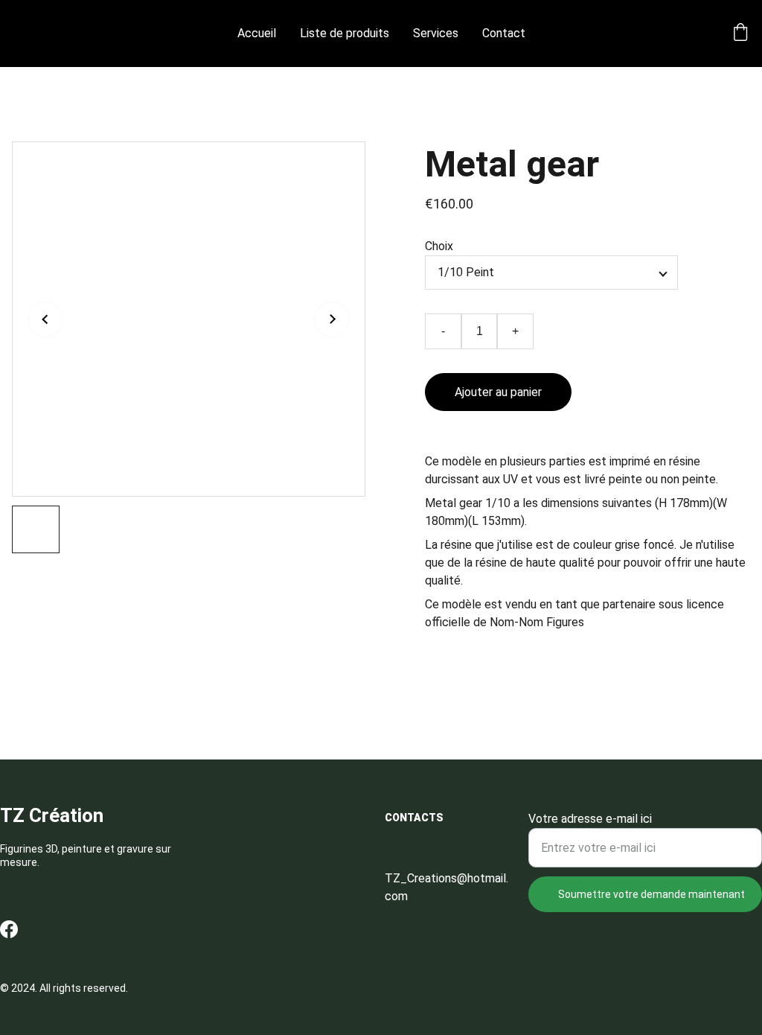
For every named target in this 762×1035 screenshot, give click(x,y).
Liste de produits (344, 33)
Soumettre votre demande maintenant (651, 894)
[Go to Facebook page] (9, 929)
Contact (503, 33)
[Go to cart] (740, 33)
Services (435, 33)
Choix (439, 246)
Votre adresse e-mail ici (590, 819)
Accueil (256, 33)
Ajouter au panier (498, 392)
